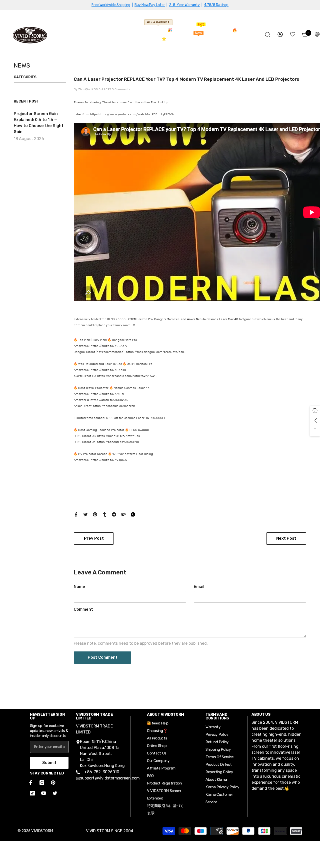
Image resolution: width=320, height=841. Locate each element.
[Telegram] (114, 514)
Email (199, 586)
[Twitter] (85, 514)
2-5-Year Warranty (184, 5)
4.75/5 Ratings (216, 5)
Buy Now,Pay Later (149, 5)
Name (79, 586)
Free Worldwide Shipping (111, 5)
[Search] (267, 34)
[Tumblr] (104, 514)
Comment (83, 609)
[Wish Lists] (292, 34)
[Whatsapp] (133, 514)
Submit (49, 762)
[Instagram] (42, 782)
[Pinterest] (95, 514)
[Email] (123, 514)
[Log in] (280, 34)
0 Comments (121, 89)
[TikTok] (32, 793)
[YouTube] (43, 793)
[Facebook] (76, 514)
